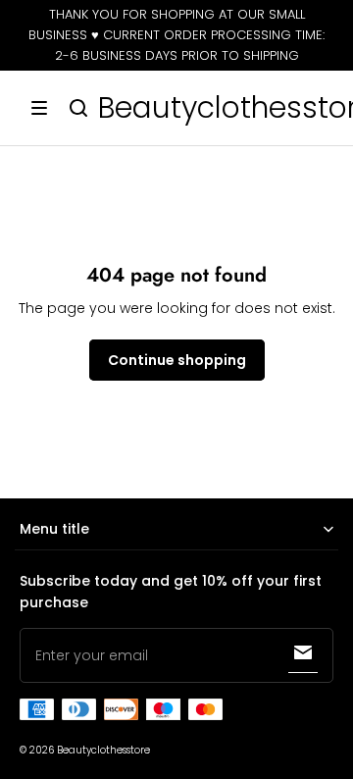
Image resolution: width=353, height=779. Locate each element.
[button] (39, 108)
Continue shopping (177, 360)
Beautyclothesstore (103, 750)
